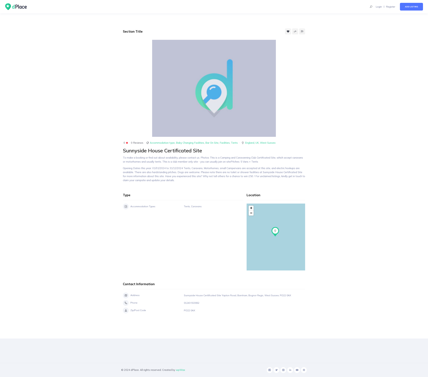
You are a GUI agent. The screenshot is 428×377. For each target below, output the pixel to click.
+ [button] (251, 208)
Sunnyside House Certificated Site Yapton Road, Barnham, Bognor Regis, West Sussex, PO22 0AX (237, 295)
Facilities (225, 142)
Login (379, 6)
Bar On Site (212, 142)
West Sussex (268, 142)
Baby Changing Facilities (190, 142)
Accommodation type (162, 142)
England (249, 142)
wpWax (180, 369)
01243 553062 (191, 302)
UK (257, 142)
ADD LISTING (411, 6)
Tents (234, 142)
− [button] (251, 213)
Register (390, 6)
